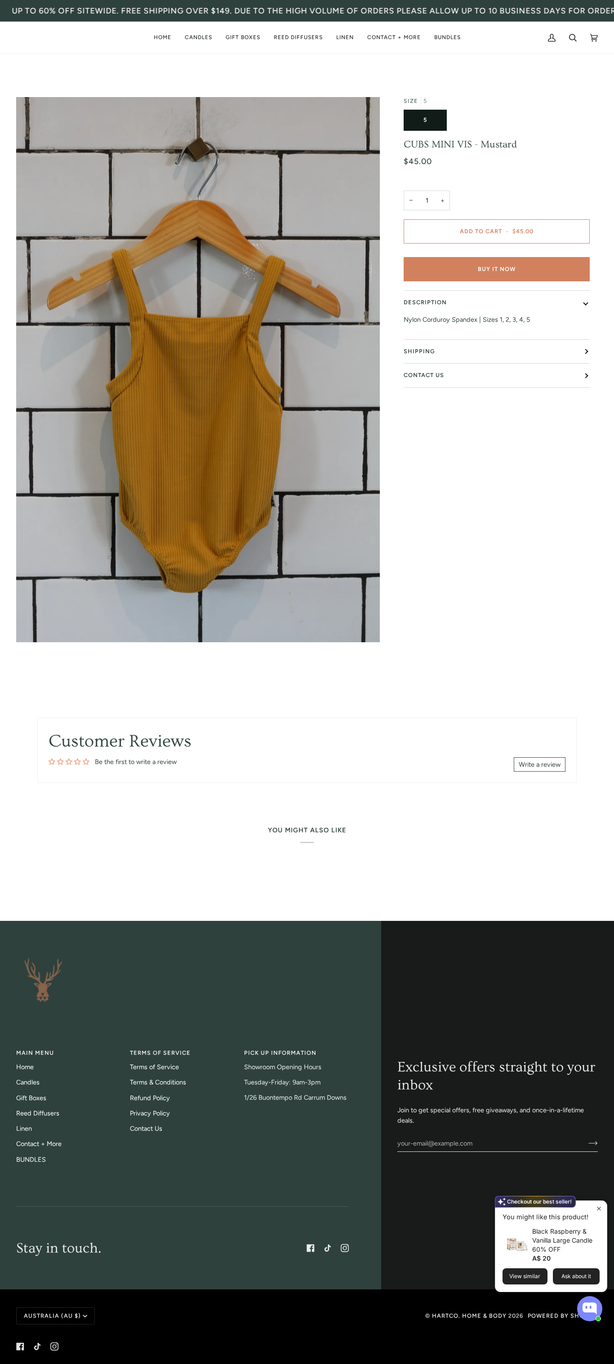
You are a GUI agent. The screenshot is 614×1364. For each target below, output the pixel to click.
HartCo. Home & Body (469, 1315)
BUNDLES (31, 1159)
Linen (24, 1128)
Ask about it (576, 1276)
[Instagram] (345, 1248)
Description (425, 302)
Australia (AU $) (52, 1315)
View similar (524, 1276)
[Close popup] (599, 1209)
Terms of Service (154, 1067)
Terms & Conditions (158, 1082)
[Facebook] (311, 1248)
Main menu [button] (35, 1052)
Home (25, 1067)
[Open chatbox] (589, 1308)
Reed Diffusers (37, 1113)
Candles (28, 1082)
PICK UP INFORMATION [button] (280, 1052)
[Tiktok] (328, 1248)
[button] (198, 37)
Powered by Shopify (563, 1315)
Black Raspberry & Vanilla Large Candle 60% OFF (562, 1240)
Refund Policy (150, 1098)
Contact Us (424, 375)
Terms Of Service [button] (160, 1052)
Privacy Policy (150, 1113)
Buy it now (497, 269)
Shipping (419, 351)
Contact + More (39, 1144)
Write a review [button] (540, 764)
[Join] (586, 1143)
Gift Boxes (31, 1098)
